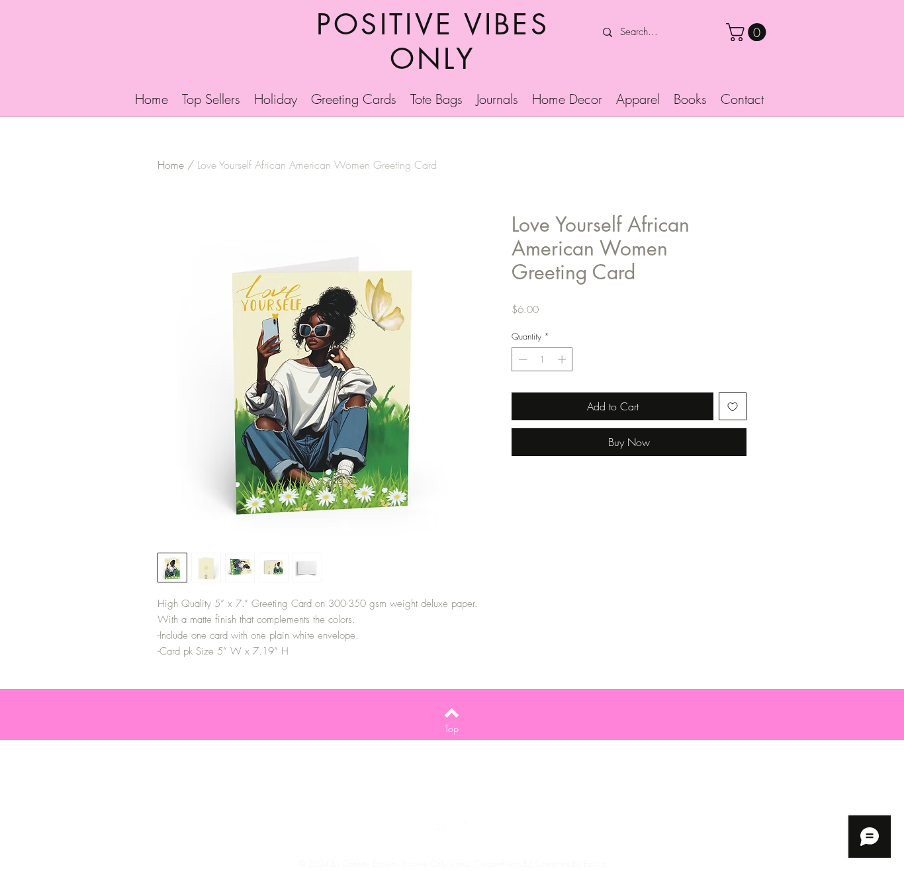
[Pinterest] (452, 830)
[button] (748, 32)
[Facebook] (431, 830)
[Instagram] (472, 830)
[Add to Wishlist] (732, 406)
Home (171, 165)
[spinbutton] (542, 359)
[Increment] (563, 359)
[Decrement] (521, 359)
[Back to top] (452, 712)
